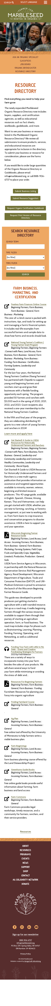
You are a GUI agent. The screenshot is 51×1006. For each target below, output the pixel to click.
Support (25, 867)
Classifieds (25, 61)
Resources (25, 831)
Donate (25, 884)
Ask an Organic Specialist (25, 57)
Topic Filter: (11, 263)
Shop (25, 871)
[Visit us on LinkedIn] (29, 927)
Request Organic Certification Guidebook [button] (25, 208)
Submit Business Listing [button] (25, 191)
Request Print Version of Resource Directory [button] (25, 216)
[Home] (25, 14)
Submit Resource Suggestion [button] (25, 198)
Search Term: (12, 242)
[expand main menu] (45, 2)
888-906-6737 (25, 940)
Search (8, 3)
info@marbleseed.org (26, 943)
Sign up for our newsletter (25, 934)
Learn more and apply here (18, 433)
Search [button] (25, 275)
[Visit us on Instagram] (21, 927)
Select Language (29, 2)
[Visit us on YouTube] (36, 927)
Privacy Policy (25, 954)
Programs (25, 854)
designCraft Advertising (32, 961)
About (25, 846)
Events (25, 859)
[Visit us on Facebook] (14, 927)
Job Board (25, 64)
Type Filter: (11, 253)
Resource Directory (25, 72)
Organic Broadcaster (25, 68)
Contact (25, 875)
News (25, 863)
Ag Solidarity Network (25, 880)
